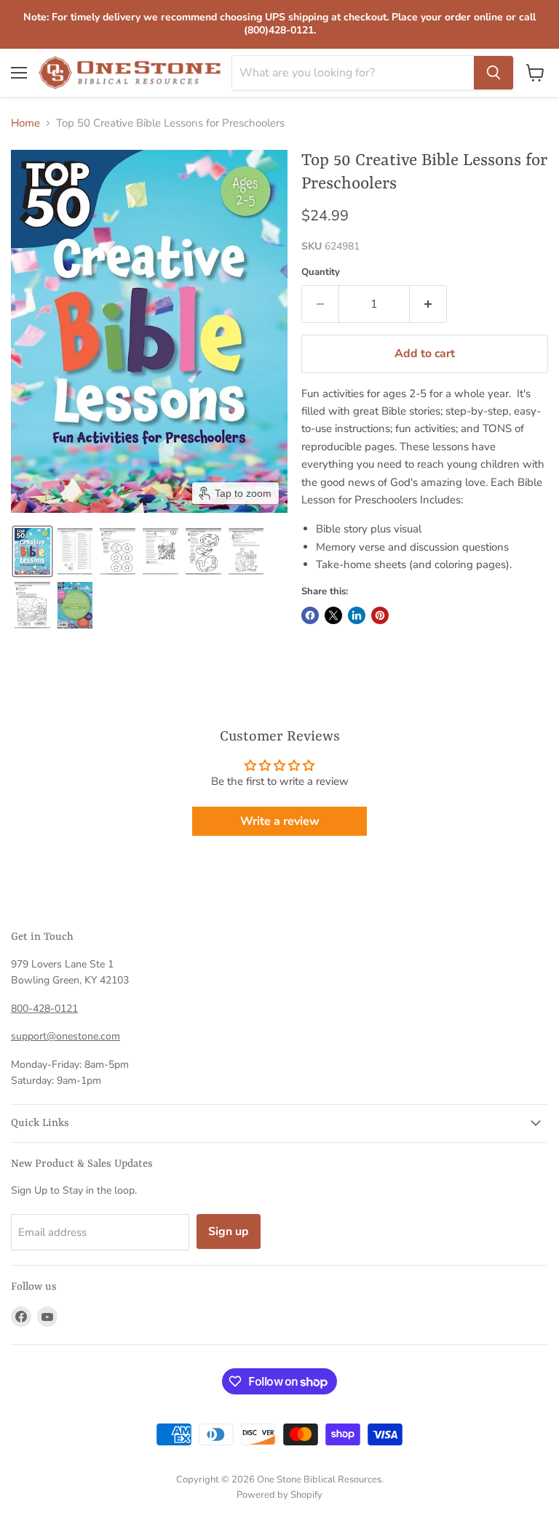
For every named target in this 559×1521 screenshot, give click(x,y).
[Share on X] (333, 615)
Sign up (228, 1231)
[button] (32, 551)
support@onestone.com (65, 1036)
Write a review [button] (280, 821)
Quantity (320, 272)
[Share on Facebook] (310, 615)
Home (25, 123)
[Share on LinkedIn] (356, 615)
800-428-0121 (44, 1008)
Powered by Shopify (279, 1494)
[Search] (493, 72)
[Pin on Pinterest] (380, 615)
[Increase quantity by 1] (428, 304)
